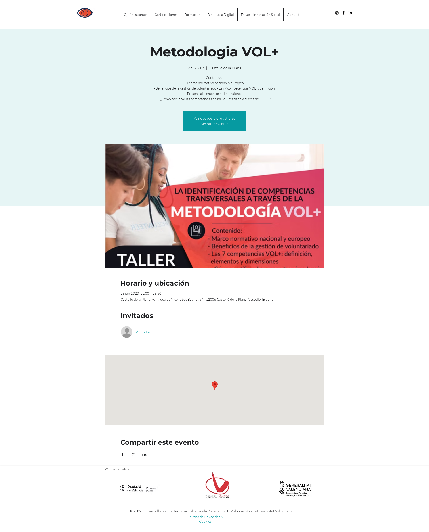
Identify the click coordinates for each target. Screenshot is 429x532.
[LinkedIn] (350, 13)
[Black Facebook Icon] (343, 13)
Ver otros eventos (214, 123)
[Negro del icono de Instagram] (337, 13)
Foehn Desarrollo (182, 511)
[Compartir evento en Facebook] (122, 454)
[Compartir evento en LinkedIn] (144, 454)
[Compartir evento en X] (133, 454)
